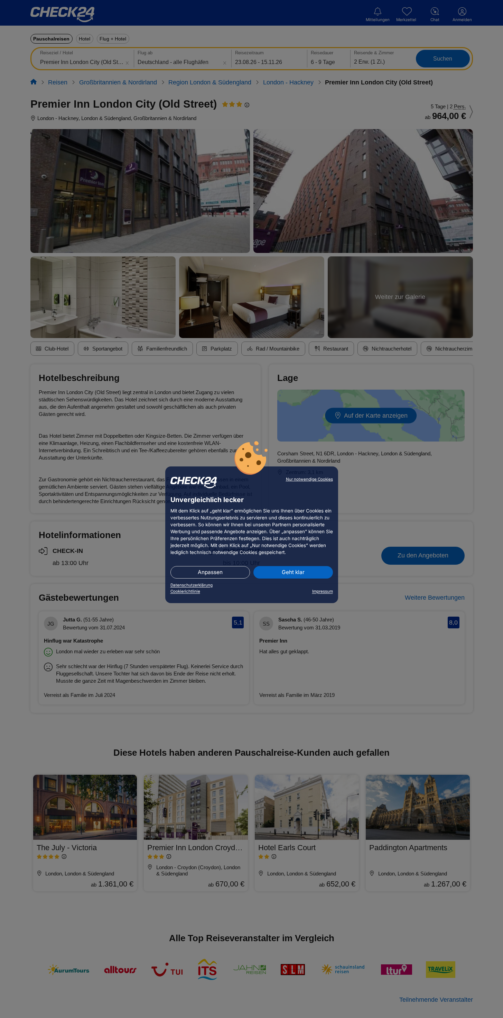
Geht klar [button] (293, 572)
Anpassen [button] (210, 572)
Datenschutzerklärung (191, 585)
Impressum (322, 591)
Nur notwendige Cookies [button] (309, 479)
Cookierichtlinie (185, 591)
